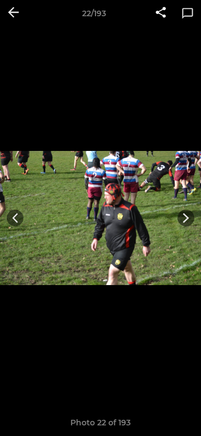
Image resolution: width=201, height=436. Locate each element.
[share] (161, 13)
